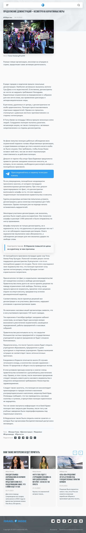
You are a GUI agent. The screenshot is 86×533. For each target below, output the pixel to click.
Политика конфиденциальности (71, 529)
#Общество (7, 17)
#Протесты (19, 434)
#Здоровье (38, 432)
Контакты (53, 529)
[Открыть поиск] (78, 5)
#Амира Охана (13, 432)
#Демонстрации (26, 432)
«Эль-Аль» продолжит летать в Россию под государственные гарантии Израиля (70, 478)
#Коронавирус (8, 434)
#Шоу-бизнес (10, 471)
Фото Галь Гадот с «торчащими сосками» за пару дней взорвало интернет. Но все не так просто (42, 480)
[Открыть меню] (7, 5)
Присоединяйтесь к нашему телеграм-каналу (29, 174)
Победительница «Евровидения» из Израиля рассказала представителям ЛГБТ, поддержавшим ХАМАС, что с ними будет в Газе (16, 481)
